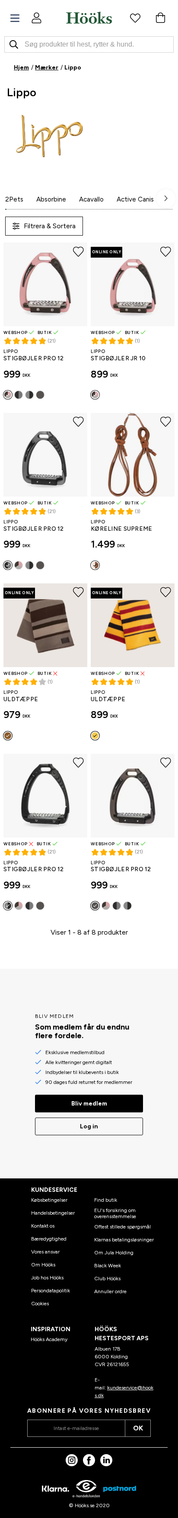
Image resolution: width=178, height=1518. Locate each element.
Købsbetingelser (49, 1200)
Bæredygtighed (49, 1239)
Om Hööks (43, 1265)
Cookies (40, 1304)
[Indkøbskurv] (160, 18)
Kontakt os (42, 1226)
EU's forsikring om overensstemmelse (115, 1213)
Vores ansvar (45, 1252)
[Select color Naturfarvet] (95, 565)
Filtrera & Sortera (50, 226)
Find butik (105, 1200)
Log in (89, 1126)
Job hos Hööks (47, 1278)
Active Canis (135, 199)
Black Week (107, 1266)
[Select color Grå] (18, 395)
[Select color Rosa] (7, 395)
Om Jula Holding (114, 1253)
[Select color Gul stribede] (95, 735)
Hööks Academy (49, 1339)
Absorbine (51, 199)
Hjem (21, 67)
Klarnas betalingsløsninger (124, 1240)
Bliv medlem (89, 1103)
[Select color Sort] (29, 395)
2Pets (14, 199)
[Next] (165, 198)
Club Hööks (107, 1278)
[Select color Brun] (40, 395)
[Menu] (15, 18)
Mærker (46, 67)
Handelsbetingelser (53, 1213)
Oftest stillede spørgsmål (122, 1227)
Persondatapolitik (50, 1291)
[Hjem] (89, 18)
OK (138, 1428)
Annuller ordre (110, 1291)
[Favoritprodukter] (135, 18)
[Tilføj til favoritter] (78, 251)
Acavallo (91, 199)
